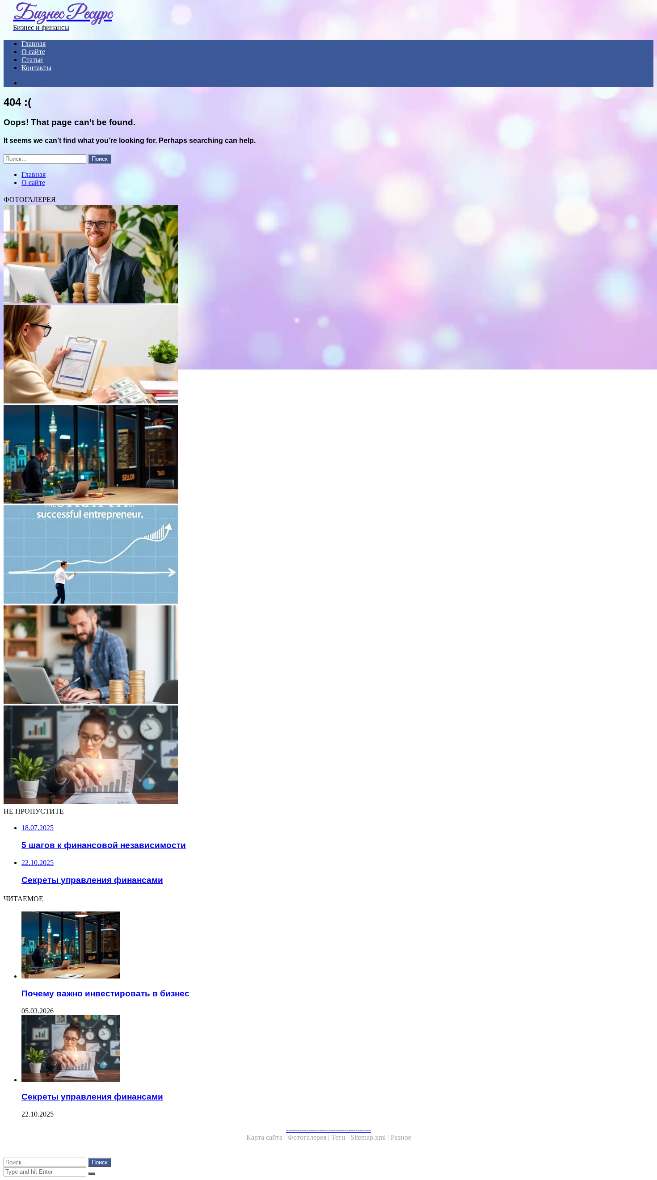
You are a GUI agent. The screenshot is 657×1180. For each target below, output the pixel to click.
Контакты (36, 67)
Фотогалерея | (309, 1137)
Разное (401, 1137)
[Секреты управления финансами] (272, 755)
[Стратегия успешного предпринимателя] (272, 555)
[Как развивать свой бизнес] (272, 255)
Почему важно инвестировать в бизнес (105, 993)
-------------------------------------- (328, 1129)
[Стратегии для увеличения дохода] (272, 355)
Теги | (340, 1137)
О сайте (33, 51)
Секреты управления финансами (92, 1096)
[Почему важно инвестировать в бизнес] (272, 455)
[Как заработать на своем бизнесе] (272, 655)
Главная (33, 43)
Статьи (32, 59)
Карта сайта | (266, 1137)
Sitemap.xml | (370, 1137)
